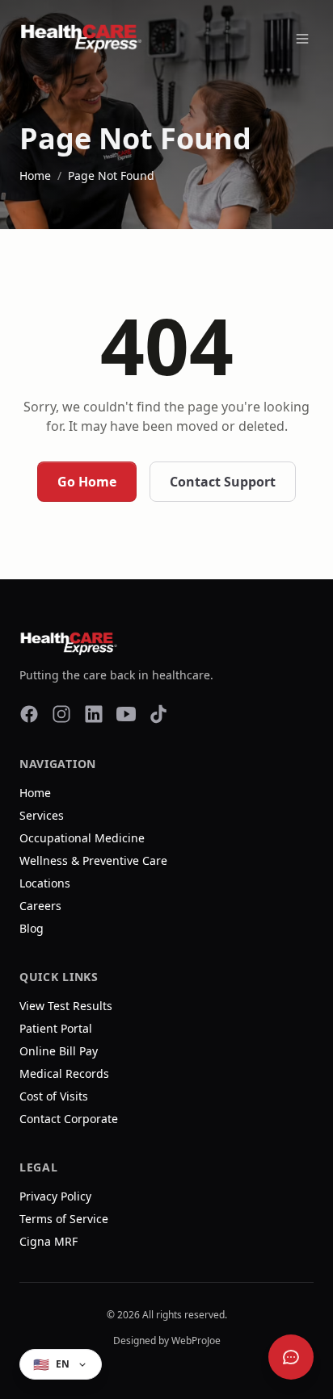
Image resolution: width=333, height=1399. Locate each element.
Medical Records (64, 1073)
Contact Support (223, 482)
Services (41, 815)
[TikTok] (158, 714)
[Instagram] (61, 714)
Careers (40, 905)
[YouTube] (126, 714)
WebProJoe (196, 1340)
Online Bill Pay (58, 1051)
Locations (44, 883)
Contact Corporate (68, 1118)
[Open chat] (291, 1357)
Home (35, 175)
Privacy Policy (55, 1196)
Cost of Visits (53, 1096)
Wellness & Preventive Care (93, 860)
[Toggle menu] (302, 38)
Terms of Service (63, 1218)
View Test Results (65, 1005)
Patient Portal (55, 1028)
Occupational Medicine (82, 838)
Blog (31, 928)
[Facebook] (29, 714)
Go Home (86, 482)
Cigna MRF (48, 1241)
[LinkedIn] (93, 714)
